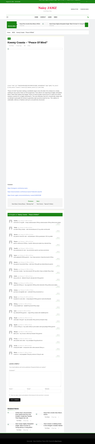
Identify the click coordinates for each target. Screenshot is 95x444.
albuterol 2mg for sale (27, 278)
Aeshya (16, 290)
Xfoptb (15, 317)
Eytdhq (16, 220)
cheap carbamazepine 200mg (32, 222)
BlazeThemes (58, 441)
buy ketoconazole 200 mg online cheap (33, 271)
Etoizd (15, 297)
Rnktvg (16, 303)
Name (11, 388)
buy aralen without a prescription (31, 326)
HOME (36, 17)
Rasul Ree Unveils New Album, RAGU (22, 23)
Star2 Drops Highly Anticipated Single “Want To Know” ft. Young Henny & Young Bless (64, 23)
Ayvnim (16, 234)
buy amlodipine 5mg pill (32, 340)
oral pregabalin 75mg (25, 354)
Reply (58, 223)
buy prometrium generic (32, 250)
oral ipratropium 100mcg (33, 236)
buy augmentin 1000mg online (32, 285)
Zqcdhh (16, 248)
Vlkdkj (15, 227)
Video (55, 17)
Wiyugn (16, 331)
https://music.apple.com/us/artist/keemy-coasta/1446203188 (24, 195)
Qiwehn (16, 262)
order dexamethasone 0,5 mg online (34, 229)
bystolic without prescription (35, 243)
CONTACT (43, 17)
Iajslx (15, 310)
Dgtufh (15, 324)
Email (29, 388)
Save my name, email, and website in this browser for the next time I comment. (30, 395)
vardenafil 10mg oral (33, 291)
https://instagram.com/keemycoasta (17, 188)
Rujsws (16, 241)
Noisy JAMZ (47, 8)
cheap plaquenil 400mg (31, 298)
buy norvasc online (24, 333)
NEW (9, 38)
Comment (12, 370)
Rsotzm (16, 269)
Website (47, 388)
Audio (50, 17)
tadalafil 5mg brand (28, 305)
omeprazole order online (29, 347)
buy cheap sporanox (35, 257)
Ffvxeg (15, 338)
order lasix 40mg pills (34, 264)
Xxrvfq (15, 345)
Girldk (15, 276)
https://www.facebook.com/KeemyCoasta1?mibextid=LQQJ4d (25, 191)
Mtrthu (15, 352)
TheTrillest (11, 45)
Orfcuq (15, 283)
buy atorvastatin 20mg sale (31, 319)
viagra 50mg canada (33, 312)
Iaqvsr (15, 255)
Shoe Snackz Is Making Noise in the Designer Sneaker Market (65, 1)
